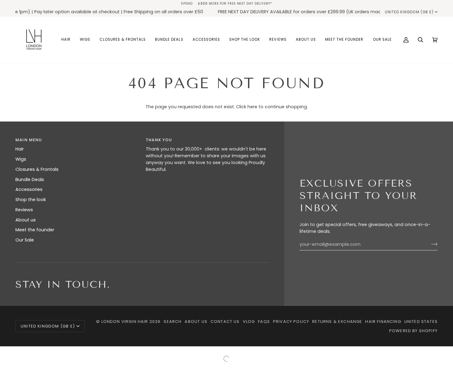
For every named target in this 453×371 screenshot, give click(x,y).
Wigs (20, 159)
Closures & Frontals (37, 169)
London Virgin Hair (125, 321)
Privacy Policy (291, 321)
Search (173, 321)
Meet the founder (34, 230)
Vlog (249, 321)
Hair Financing (383, 321)
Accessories (29, 189)
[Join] (429, 244)
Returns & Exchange (337, 321)
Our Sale (24, 240)
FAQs (264, 321)
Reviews (24, 210)
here (252, 107)
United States (421, 321)
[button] (66, 40)
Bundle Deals (29, 179)
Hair (19, 149)
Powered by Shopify (413, 331)
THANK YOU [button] (159, 140)
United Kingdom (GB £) (409, 12)
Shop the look (30, 199)
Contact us (225, 321)
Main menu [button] (28, 140)
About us (25, 220)
